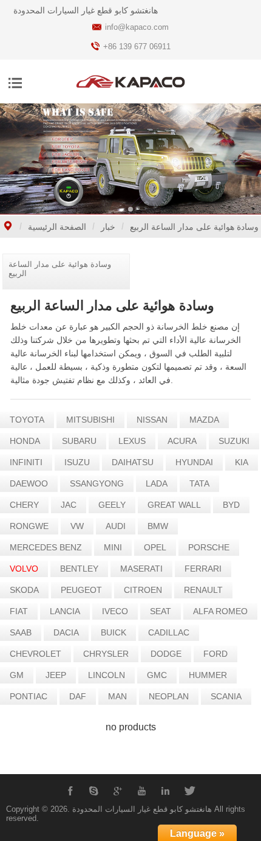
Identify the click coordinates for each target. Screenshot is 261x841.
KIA (241, 462)
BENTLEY (79, 568)
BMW (157, 526)
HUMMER (208, 675)
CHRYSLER (106, 654)
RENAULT (203, 590)
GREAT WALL (174, 505)
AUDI (116, 526)
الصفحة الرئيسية (57, 227)
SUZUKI (234, 441)
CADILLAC (168, 632)
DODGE (166, 654)
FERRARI (203, 568)
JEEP (56, 675)
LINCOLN (106, 675)
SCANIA (226, 696)
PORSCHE (208, 547)
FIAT (19, 611)
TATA (199, 483)
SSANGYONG (97, 483)
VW (77, 526)
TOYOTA (27, 419)
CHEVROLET (35, 654)
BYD (231, 505)
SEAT (160, 611)
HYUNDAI (194, 462)
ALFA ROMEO (220, 611)
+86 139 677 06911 (137, 46)
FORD (215, 654)
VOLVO (24, 568)
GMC (157, 675)
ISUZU (77, 462)
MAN (117, 696)
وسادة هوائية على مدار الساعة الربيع (194, 227)
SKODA (24, 590)
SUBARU (79, 441)
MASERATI (141, 568)
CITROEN (143, 590)
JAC (68, 505)
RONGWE (29, 526)
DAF (77, 696)
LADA (157, 483)
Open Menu (15, 82)
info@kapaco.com (137, 27)
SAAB (21, 632)
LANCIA (65, 611)
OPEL (155, 547)
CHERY (24, 505)
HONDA (25, 441)
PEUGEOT (81, 590)
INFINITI (26, 462)
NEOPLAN (169, 696)
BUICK (113, 632)
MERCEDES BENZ (46, 547)
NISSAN (152, 419)
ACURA (182, 441)
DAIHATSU (133, 462)
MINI (113, 547)
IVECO (115, 611)
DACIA (66, 632)
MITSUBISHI (90, 419)
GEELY (112, 505)
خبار (108, 227)
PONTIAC (28, 696)
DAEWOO (29, 483)
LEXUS (132, 441)
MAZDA (204, 419)
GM (17, 675)
